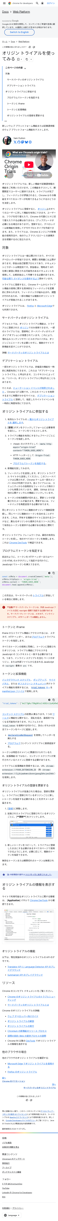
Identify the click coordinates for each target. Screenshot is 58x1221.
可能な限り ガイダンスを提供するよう (20, 278)
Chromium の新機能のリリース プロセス (27, 1031)
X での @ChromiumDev (12, 1184)
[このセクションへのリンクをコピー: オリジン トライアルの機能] (38, 951)
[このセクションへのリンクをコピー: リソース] (17, 983)
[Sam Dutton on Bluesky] (26, 143)
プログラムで (38, 637)
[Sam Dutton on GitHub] (18, 143)
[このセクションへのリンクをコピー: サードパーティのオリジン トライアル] (51, 318)
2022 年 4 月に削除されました (38, 874)
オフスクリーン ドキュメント (32, 683)
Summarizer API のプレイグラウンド (25, 975)
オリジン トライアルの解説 (21, 1021)
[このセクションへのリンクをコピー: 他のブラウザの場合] (29, 1052)
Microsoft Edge (44, 306)
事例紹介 (6, 1163)
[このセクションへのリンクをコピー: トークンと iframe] (27, 627)
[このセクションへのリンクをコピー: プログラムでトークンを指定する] (45, 551)
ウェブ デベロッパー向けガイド (23, 1016)
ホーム (4, 41)
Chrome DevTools (18, 542)
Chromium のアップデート (13, 1159)
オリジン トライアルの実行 (21, 1026)
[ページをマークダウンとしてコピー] (27, 59)
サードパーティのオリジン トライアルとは (28, 352)
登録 (10, 808)
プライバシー (18, 1208)
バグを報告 (7, 1143)
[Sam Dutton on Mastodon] (22, 143)
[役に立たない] (34, 47)
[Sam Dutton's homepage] (30, 143)
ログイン (51, 3)
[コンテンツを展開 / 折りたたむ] (25, 68)
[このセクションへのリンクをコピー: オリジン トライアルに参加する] (51, 411)
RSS (3, 1197)
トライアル (38, 595)
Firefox (30, 306)
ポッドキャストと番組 (11, 1172)
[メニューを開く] (4, 3)
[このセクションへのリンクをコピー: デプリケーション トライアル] (40, 361)
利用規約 (6, 1208)
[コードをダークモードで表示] (49, 573)
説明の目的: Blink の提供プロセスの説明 (27, 1036)
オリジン (42, 209)
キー (40, 687)
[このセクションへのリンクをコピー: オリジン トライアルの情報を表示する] (8, 888)
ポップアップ (39, 680)
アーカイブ (6, 1167)
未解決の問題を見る (10, 1147)
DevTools (30, 1041)
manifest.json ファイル (13, 691)
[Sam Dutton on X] (15, 143)
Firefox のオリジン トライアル (22, 1072)
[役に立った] (30, 47)
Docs (5, 11)
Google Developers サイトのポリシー (21, 1120)
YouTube (5, 1188)
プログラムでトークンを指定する (29, 463)
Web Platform (21, 11)
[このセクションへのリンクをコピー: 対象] (11, 248)
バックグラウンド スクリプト (16, 680)
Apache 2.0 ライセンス (19, 1117)
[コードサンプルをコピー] (54, 573)
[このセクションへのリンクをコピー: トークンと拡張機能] (29, 674)
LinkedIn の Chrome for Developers (17, 1192)
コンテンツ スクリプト (13, 714)
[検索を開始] (37, 3)
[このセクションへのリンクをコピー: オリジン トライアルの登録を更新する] (51, 785)
